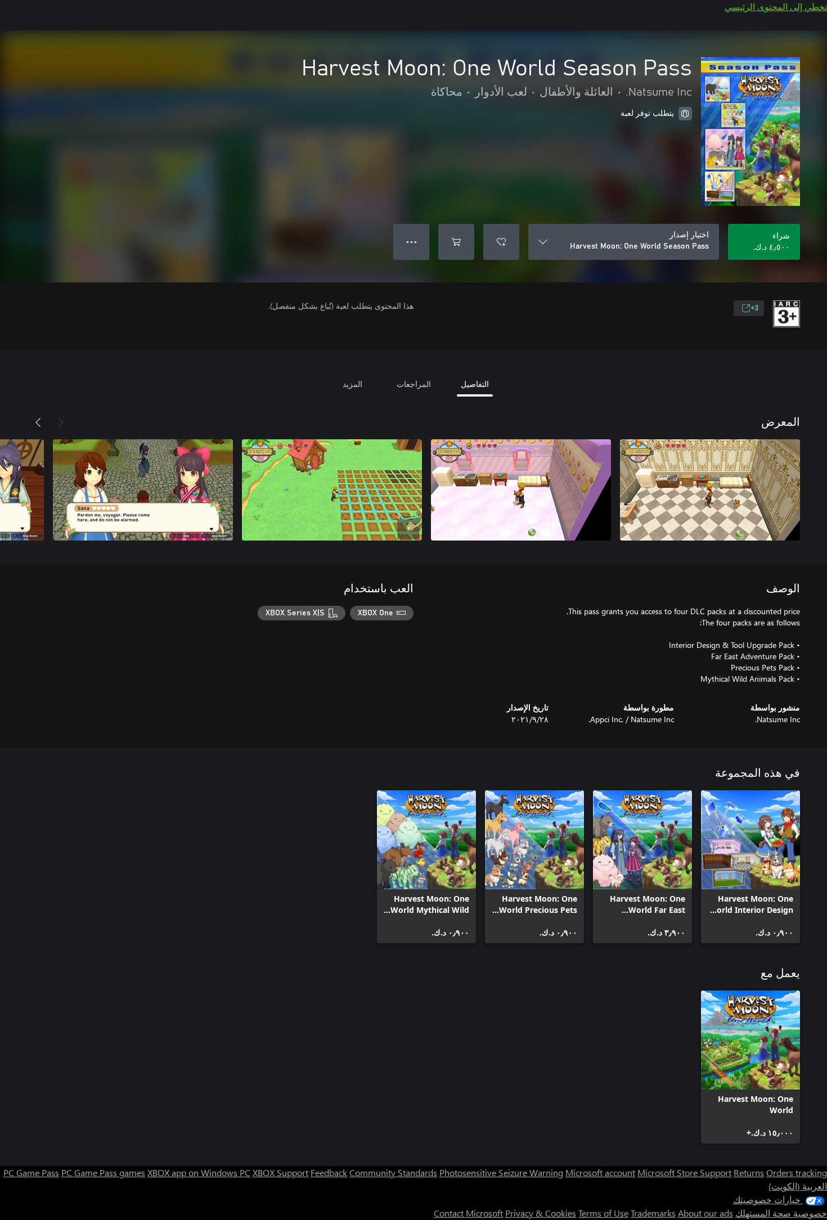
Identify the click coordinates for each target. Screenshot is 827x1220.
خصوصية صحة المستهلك (781, 1213)
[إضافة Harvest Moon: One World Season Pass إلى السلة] (456, 242)
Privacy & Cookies (540, 1213)
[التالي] (38, 422)
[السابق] (61, 422)
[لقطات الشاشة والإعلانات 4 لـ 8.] (143, 490)
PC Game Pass (31, 1172)
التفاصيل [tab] (475, 384)
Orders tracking (796, 1172)
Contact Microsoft (468, 1213)
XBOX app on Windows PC (198, 1172)
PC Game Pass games (103, 1172)
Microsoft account (600, 1172)
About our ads (705, 1213)
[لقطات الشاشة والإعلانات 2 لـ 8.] (521, 490)
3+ (754, 308)
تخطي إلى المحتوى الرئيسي (776, 6)
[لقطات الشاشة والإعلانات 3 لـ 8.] (332, 490)
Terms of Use (603, 1213)
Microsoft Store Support (684, 1172)
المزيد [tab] (352, 384)
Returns (749, 1172)
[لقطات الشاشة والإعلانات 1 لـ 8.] (710, 490)
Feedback (329, 1172)
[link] (750, 866)
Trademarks (653, 1213)
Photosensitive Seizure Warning (501, 1172)
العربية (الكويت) (797, 1186)
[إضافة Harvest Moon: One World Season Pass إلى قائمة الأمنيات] (501, 242)
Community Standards (393, 1172)
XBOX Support (280, 1172)
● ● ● (411, 241)
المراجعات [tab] (414, 384)
